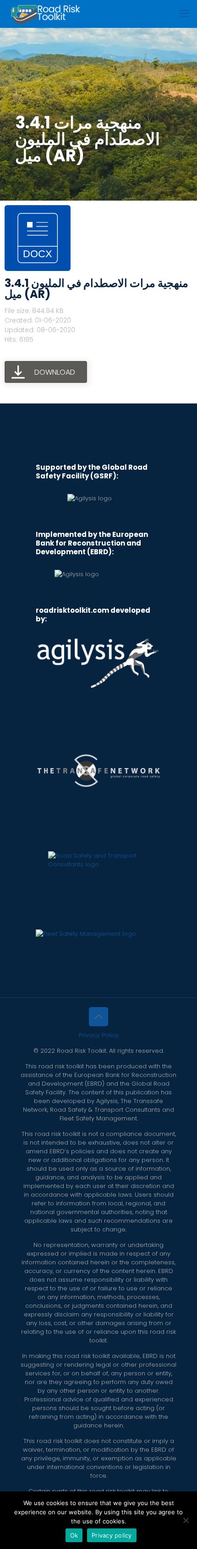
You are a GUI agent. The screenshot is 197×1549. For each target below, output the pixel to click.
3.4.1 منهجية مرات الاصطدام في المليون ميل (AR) (96, 289)
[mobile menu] (184, 13)
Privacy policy (112, 1535)
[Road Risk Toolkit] (45, 13)
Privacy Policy (99, 1035)
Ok (74, 1535)
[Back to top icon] (98, 1016)
